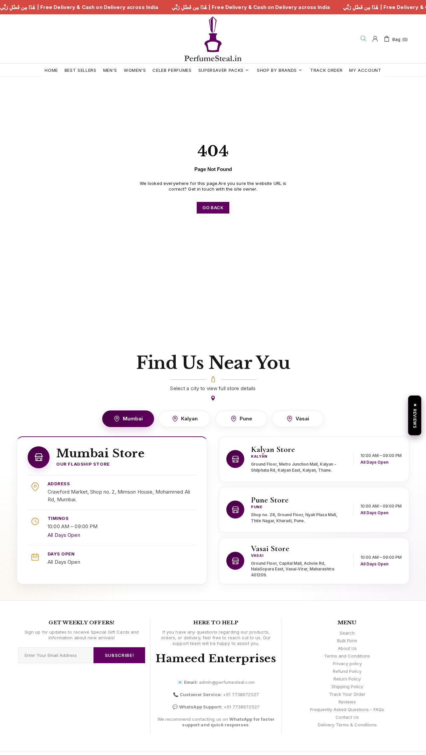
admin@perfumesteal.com (227, 682)
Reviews (347, 701)
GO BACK (213, 207)
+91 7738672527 (241, 694)
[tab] (128, 418)
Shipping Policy (347, 686)
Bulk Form (347, 640)
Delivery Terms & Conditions (347, 724)
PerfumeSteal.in (213, 38)
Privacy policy (347, 663)
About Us (347, 648)
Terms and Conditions (347, 656)
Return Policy (347, 678)
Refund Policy (347, 671)
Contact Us (347, 717)
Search (347, 633)
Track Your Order (347, 694)
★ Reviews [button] (414, 415)
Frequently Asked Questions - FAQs (347, 709)
